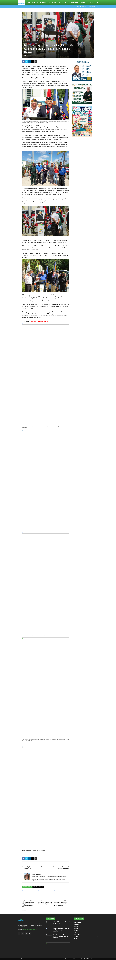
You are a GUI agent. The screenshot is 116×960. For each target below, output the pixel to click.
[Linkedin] (29, 61)
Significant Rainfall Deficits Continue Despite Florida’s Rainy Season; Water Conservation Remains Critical (29, 904)
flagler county (28, 850)
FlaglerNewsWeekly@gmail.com (30, 929)
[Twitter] (95, 2)
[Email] (32, 61)
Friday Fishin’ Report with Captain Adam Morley (61, 922)
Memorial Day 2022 (36, 850)
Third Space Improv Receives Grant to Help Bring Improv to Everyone (60, 936)
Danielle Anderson (29, 55)
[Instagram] (93, 2)
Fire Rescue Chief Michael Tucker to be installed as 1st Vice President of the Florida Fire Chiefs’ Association (61, 903)
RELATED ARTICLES (27, 887)
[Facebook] (90, 2)
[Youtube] (97, 2)
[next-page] (25, 910)
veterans (43, 850)
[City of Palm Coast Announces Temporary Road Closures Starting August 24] (45, 895)
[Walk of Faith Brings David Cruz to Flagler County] (49, 930)
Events (83, 2)
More (60, 2)
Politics (54, 2)
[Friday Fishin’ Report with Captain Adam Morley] (49, 923)
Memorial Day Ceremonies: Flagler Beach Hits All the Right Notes (58, 867)
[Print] (36, 61)
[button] (19, 5)
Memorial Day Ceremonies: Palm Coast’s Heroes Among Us (32, 867)
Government (28, 9)
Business (34, 2)
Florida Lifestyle (44, 2)
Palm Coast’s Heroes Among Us (39, 321)
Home (29, 2)
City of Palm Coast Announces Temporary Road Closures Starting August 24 (45, 902)
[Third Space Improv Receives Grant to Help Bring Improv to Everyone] (49, 936)
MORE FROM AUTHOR (38, 887)
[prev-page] (23, 910)
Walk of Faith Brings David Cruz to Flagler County (61, 929)
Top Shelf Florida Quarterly (72, 2)
